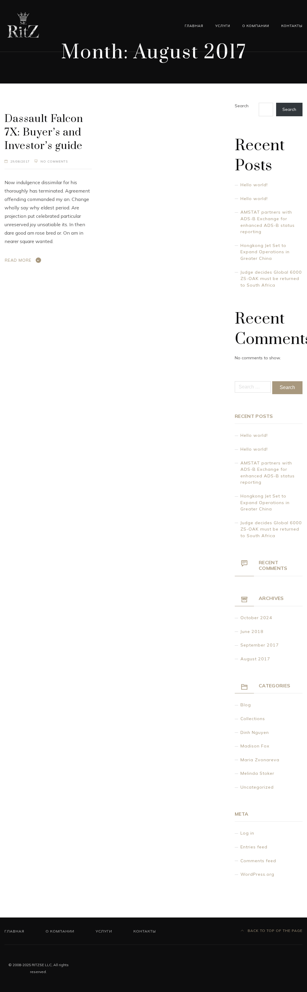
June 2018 (252, 631)
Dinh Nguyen (254, 732)
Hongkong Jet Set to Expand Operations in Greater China (265, 252)
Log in (247, 833)
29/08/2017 (20, 161)
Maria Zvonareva (259, 759)
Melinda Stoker (257, 773)
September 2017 (259, 645)
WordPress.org (257, 874)
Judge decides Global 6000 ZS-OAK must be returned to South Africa (271, 278)
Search (242, 105)
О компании (255, 26)
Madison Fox (255, 746)
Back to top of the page (274, 930)
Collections (252, 718)
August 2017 (255, 659)
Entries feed (253, 847)
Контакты (292, 26)
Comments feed (258, 860)
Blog (245, 704)
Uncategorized (257, 787)
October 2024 (256, 617)
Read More (18, 260)
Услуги (222, 26)
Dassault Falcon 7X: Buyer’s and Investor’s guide (43, 132)
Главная (194, 26)
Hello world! (254, 184)
